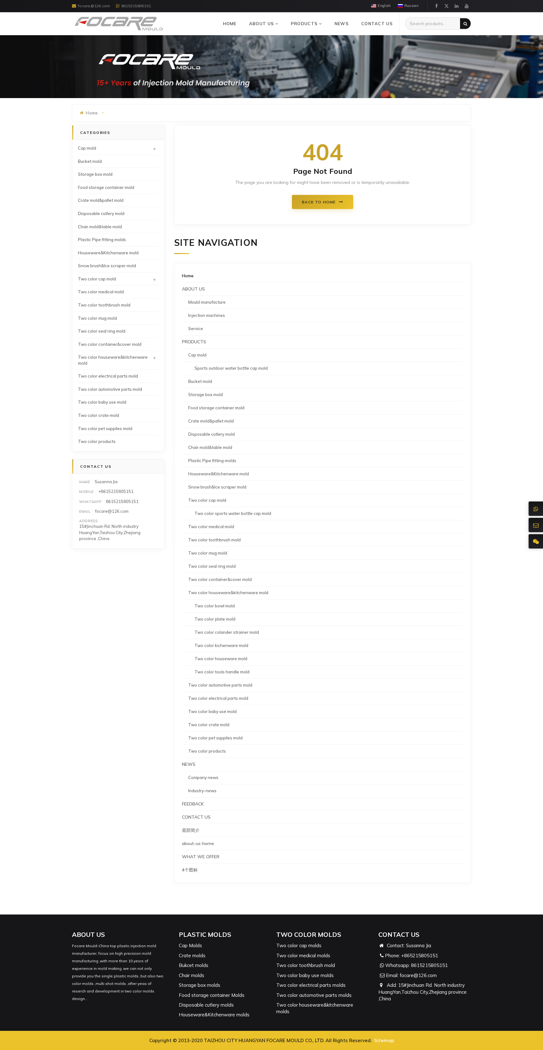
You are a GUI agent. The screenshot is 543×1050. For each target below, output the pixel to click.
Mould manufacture (207, 302)
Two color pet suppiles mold (215, 737)
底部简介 (191, 830)
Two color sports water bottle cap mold (233, 513)
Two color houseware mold (221, 658)
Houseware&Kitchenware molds (214, 1015)
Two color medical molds (303, 956)
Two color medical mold (211, 526)
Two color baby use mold (212, 711)
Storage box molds (199, 985)
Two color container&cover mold (220, 579)
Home (188, 276)
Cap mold (197, 354)
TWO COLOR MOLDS (308, 934)
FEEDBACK (193, 804)
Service (195, 328)
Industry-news (202, 790)
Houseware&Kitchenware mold (218, 473)
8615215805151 (136, 5)
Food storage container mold (216, 407)
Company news (203, 777)
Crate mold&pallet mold (211, 420)
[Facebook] (436, 6)
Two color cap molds (298, 945)
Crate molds (192, 956)
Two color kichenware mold (221, 645)
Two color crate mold (208, 724)
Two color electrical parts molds (311, 985)
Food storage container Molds (211, 995)
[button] (276, 23)
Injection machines (206, 315)
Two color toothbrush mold (214, 539)
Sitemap (384, 1040)
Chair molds (191, 975)
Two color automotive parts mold (220, 685)
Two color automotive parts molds (314, 995)
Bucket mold (200, 381)
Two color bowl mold (215, 605)
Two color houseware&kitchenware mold (228, 592)
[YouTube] (466, 6)
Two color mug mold (207, 552)
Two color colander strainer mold (227, 632)
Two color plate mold (215, 619)
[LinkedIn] (456, 6)
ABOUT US (262, 23)
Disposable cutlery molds (206, 1005)
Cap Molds (190, 945)
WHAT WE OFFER (200, 856)
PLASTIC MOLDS (205, 934)
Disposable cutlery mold (211, 434)
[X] (446, 6)
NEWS (342, 23)
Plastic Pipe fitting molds (212, 460)
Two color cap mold (207, 500)
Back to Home (319, 202)
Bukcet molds (193, 965)
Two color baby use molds (305, 975)
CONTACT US (377, 23)
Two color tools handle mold (222, 671)
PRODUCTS (305, 23)
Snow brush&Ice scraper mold (217, 486)
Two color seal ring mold (212, 566)
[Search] (465, 23)
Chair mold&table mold (210, 447)
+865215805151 (419, 956)
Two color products (207, 751)
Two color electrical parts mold (218, 698)
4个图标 (190, 870)
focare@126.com (94, 5)
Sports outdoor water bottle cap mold (231, 368)
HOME (230, 23)
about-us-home (198, 843)
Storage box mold (205, 394)
